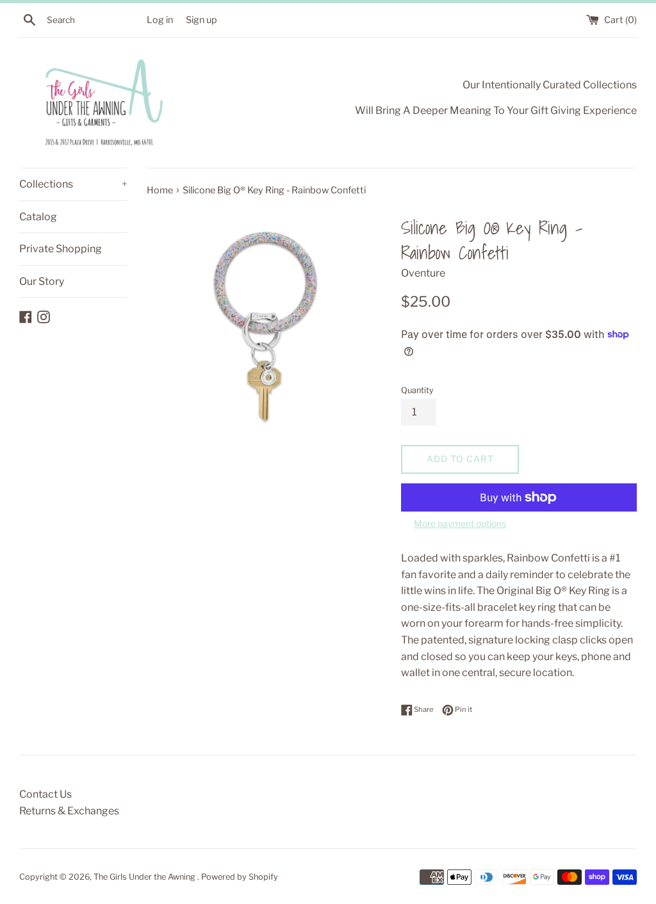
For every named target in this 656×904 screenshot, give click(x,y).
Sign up (201, 20)
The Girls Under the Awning (145, 877)
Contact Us (45, 794)
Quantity (417, 390)
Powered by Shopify (239, 877)
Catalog (38, 217)
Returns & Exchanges (69, 811)
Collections (73, 184)
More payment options (460, 523)
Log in (160, 20)
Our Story (41, 281)
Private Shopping (60, 249)
